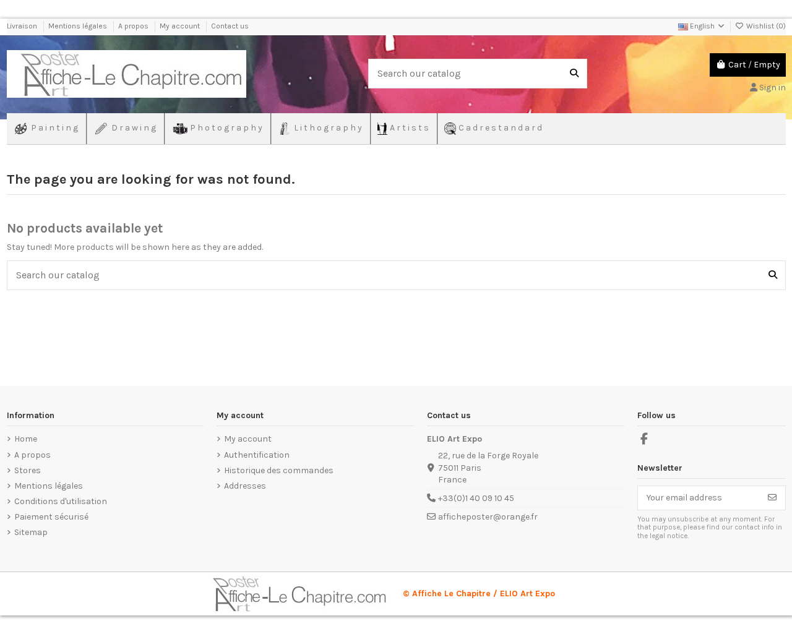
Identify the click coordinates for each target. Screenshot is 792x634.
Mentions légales (78, 26)
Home (25, 439)
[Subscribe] (772, 498)
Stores (27, 470)
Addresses (245, 486)
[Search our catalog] (574, 73)
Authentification (257, 455)
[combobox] (477, 73)
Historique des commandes (279, 470)
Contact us (230, 26)
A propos (134, 26)
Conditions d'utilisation (60, 501)
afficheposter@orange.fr (488, 517)
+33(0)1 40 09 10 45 (476, 498)
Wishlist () (765, 26)
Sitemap (31, 532)
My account (181, 26)
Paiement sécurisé (51, 517)
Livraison (23, 26)
